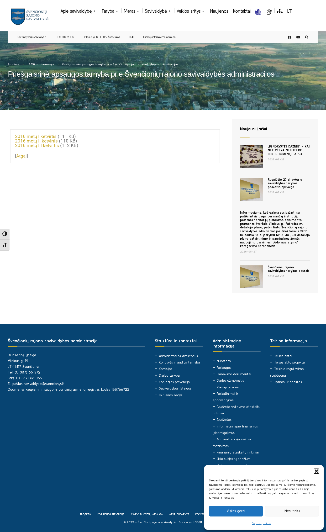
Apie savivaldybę (76, 11)
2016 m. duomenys (41, 64)
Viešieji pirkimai (228, 387)
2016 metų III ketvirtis (37, 145)
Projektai (85, 514)
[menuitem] (79, 10)
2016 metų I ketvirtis (36, 136)
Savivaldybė (156, 11)
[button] (316, 471)
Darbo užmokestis (230, 380)
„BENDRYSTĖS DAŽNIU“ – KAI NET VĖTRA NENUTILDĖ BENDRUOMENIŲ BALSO (289, 150)
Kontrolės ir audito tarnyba (179, 362)
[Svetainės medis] (280, 11)
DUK (132, 37)
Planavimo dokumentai (234, 374)
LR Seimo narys (170, 395)
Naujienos (219, 11)
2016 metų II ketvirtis (36, 141)
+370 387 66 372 (64, 37)
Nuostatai (224, 361)
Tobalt (197, 522)
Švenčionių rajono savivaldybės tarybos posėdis (288, 269)
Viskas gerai (236, 511)
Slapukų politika (261, 523)
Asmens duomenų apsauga (147, 514)
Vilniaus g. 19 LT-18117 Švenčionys (102, 37)
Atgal (21, 156)
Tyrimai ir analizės (288, 382)
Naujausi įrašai (253, 128)
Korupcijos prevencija (174, 382)
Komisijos (165, 369)
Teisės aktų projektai (289, 362)
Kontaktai (242, 11)
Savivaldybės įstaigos (175, 388)
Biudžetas (224, 419)
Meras (129, 11)
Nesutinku (292, 511)
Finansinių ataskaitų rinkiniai (238, 452)
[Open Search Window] (306, 37)
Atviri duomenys (179, 514)
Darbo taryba (169, 375)
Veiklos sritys (189, 11)
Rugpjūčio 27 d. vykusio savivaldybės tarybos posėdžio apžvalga (285, 183)
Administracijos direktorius (178, 356)
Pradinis (13, 64)
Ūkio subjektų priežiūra (234, 459)
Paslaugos (224, 367)
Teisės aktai (283, 356)
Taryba (107, 11)
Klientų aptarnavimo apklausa (159, 37)
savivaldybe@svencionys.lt (31, 37)
